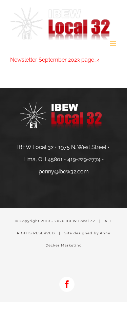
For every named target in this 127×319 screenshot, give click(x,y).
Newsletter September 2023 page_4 (55, 60)
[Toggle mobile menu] (113, 43)
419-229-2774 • (85, 159)
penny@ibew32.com (64, 171)
